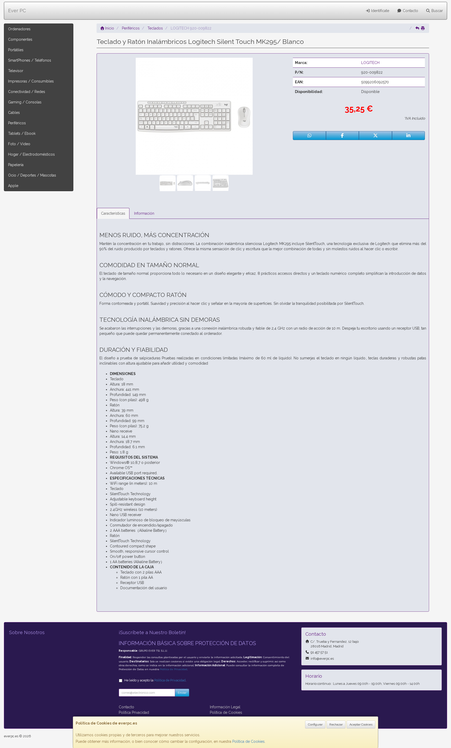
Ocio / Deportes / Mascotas (32, 175)
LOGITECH (370, 63)
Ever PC (17, 10)
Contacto (410, 11)
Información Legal (225, 707)
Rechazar (336, 724)
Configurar (315, 724)
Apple (13, 186)
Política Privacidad (134, 712)
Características (113, 213)
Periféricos (17, 123)
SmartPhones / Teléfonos (29, 60)
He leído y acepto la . (155, 680)
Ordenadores (19, 29)
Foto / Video (19, 144)
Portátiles (15, 50)
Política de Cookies (248, 741)
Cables (14, 112)
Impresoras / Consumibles (31, 81)
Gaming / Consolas (24, 102)
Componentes (20, 39)
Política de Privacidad (173, 669)
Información (144, 213)
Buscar (436, 11)
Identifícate (379, 11)
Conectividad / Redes (26, 92)
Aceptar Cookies (360, 724)
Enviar (182, 692)
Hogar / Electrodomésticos (31, 154)
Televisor (15, 71)
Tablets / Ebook (21, 133)
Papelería (15, 165)
